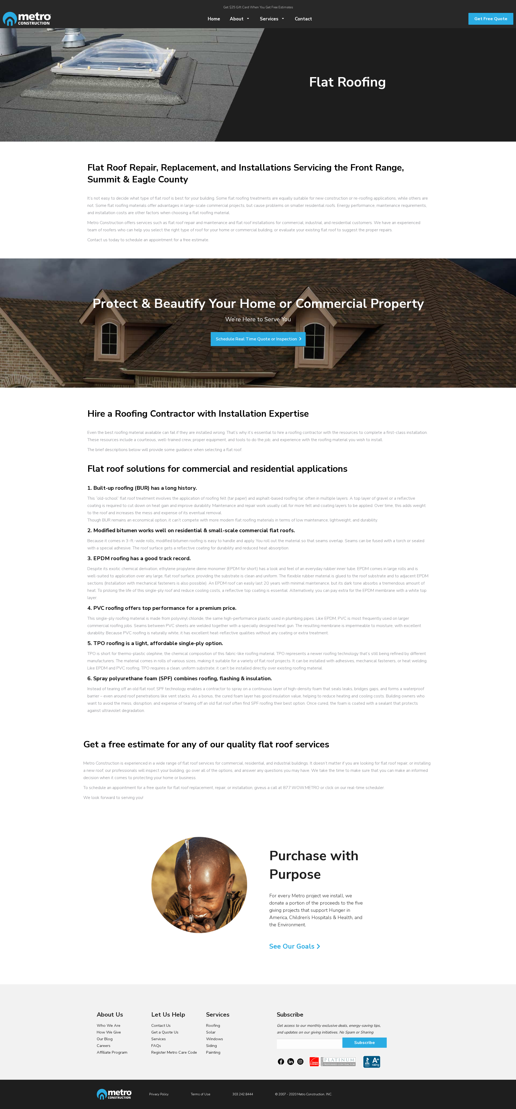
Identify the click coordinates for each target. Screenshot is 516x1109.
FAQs (156, 1045)
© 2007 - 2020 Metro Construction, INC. (303, 1094)
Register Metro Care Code (174, 1052)
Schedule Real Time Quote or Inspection (257, 339)
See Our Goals (291, 946)
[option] (199, 885)
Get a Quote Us (164, 1032)
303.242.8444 (242, 1094)
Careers (103, 1045)
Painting (213, 1052)
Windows (214, 1039)
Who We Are (108, 1025)
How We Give (109, 1032)
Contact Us (161, 1025)
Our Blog (105, 1039)
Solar (211, 1032)
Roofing (213, 1025)
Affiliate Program (112, 1052)
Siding (211, 1045)
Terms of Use (200, 1094)
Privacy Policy (159, 1094)
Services (158, 1039)
